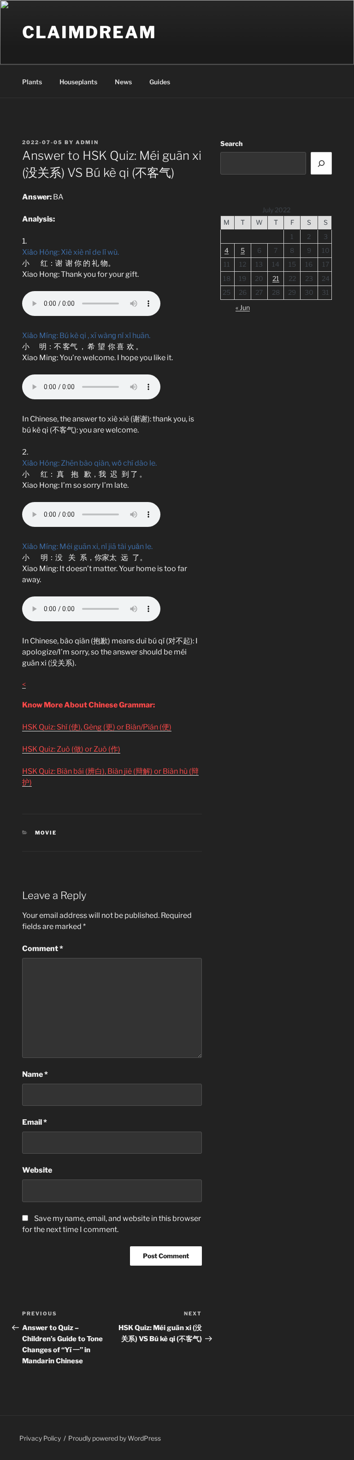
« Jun (243, 307)
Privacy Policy (40, 1438)
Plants (32, 82)
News (123, 82)
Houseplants (78, 82)
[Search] (321, 163)
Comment (42, 948)
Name (35, 1074)
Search (231, 143)
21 (275, 278)
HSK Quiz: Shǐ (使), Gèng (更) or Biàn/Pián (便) (96, 727)
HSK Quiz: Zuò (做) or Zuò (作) (71, 749)
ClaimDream (89, 32)
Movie (46, 832)
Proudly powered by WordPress (114, 1438)
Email (34, 1122)
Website (37, 1170)
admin (87, 142)
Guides (159, 82)
